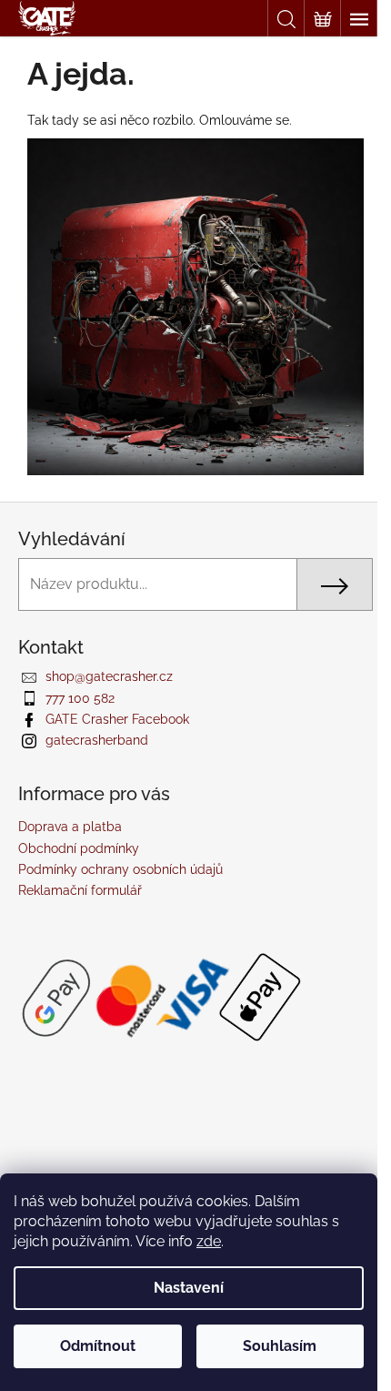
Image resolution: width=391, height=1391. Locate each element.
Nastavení (189, 1287)
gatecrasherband (96, 740)
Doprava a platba (70, 826)
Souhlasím (279, 1346)
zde (208, 1241)
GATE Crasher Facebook (117, 719)
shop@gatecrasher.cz (109, 676)
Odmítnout (97, 1346)
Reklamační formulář (80, 890)
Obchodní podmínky (78, 848)
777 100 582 (80, 698)
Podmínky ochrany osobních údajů (120, 869)
